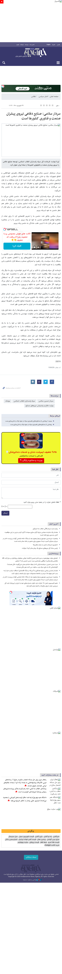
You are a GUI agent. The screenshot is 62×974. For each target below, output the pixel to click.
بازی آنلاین (39, 836)
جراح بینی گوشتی (53, 839)
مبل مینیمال (13, 836)
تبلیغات (22, 45)
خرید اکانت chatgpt (51, 845)
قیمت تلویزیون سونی (26, 836)
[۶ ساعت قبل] (54, 800)
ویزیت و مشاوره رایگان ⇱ (31, 460)
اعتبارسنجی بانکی (11, 839)
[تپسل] (2, 86)
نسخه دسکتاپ (31, 857)
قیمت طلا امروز (53, 842)
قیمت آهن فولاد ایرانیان (27, 839)
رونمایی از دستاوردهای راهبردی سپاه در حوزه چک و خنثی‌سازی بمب (31, 424)
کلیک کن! (17, 246)
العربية (53, 45)
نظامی (33, 96)
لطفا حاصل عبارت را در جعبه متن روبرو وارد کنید (42, 502)
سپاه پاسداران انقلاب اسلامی (24, 401)
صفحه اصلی (54, 96)
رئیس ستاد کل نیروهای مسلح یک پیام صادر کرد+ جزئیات (40, 548)
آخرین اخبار (53, 524)
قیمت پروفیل (34, 842)
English (48, 45)
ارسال (5, 513)
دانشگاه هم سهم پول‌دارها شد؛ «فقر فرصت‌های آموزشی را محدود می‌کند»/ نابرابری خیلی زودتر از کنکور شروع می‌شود (24, 799)
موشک (7, 401)
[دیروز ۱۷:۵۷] (54, 782)
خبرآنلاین (31, 53)
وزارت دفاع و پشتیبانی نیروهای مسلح (39, 405)
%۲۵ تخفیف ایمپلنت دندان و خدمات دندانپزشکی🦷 (31, 452)
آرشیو (18, 45)
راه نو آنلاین (47, 836)
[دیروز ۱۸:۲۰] (54, 791)
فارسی (58, 45)
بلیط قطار (43, 842)
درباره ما (27, 45)
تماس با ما (32, 45)
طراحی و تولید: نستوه (30, 880)
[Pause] (34, 247)
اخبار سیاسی (43, 96)
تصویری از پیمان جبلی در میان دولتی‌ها (45, 545)
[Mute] (38, 247)
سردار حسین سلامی (46, 401)
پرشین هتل (41, 839)
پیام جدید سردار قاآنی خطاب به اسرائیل (45, 529)
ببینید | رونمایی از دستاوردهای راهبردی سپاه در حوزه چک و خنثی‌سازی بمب (28, 421)
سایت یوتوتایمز (22, 842)
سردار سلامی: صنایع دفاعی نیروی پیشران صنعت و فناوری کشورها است (33, 116)
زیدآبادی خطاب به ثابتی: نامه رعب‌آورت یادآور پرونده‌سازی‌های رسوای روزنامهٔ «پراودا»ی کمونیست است (24, 790)
